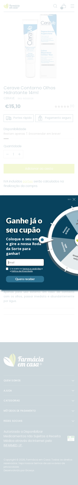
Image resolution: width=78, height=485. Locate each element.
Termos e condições (31, 268)
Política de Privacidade (22, 271)
